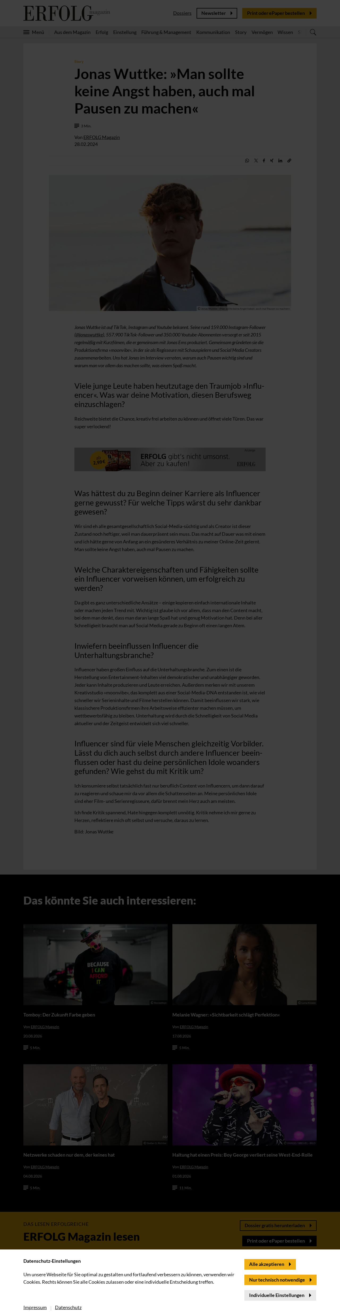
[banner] (170, 657)
